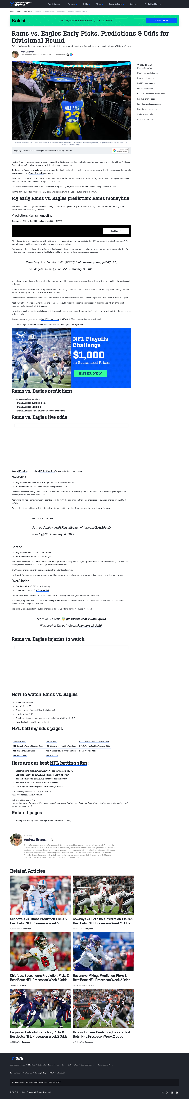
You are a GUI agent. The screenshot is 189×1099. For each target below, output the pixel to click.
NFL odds (22, 471)
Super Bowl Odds (19, 741)
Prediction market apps (147, 73)
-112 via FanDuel (43, 552)
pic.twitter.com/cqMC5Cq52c (97, 262)
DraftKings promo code (147, 109)
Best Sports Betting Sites (27, 820)
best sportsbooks (56, 600)
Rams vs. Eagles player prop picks (31, 403)
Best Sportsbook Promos (50, 820)
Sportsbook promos (145, 78)
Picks (19, 11)
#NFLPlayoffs (63, 527)
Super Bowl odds (36, 173)
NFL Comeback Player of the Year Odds (61, 751)
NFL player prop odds (72, 206)
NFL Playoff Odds (20, 755)
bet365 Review (60, 778)
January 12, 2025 (90, 625)
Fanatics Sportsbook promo (149, 104)
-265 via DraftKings (40, 482)
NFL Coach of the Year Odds (24, 751)
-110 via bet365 (42, 590)
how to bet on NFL (40, 324)
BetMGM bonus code (50, 319)
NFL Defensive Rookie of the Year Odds (94, 746)
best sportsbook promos (72, 324)
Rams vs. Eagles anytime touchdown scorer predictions (40, 410)
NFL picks (16, 206)
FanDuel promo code (146, 98)
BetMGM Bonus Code (25, 775)
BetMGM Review (62, 775)
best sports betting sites (75, 491)
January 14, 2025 (81, 269)
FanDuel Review (51, 782)
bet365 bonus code (145, 88)
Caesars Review (66, 771)
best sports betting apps (48, 561)
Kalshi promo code (145, 119)
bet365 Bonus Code (24, 778)
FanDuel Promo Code (25, 782)
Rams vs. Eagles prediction (28, 399)
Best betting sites (144, 68)
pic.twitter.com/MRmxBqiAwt (86, 619)
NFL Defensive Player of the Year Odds (28, 746)
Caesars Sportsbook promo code (151, 93)
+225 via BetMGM (29, 221)
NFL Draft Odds (52, 755)
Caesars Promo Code (25, 771)
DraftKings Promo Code (26, 786)
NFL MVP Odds (51, 741)
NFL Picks (28, 11)
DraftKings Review (54, 786)
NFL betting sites (47, 471)
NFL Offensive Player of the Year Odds (94, 741)
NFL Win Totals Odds (87, 751)
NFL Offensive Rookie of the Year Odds (61, 746)
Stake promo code (145, 114)
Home (12, 11)
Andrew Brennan (27, 52)
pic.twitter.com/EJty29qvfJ (92, 527)
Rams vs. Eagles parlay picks (28, 407)
